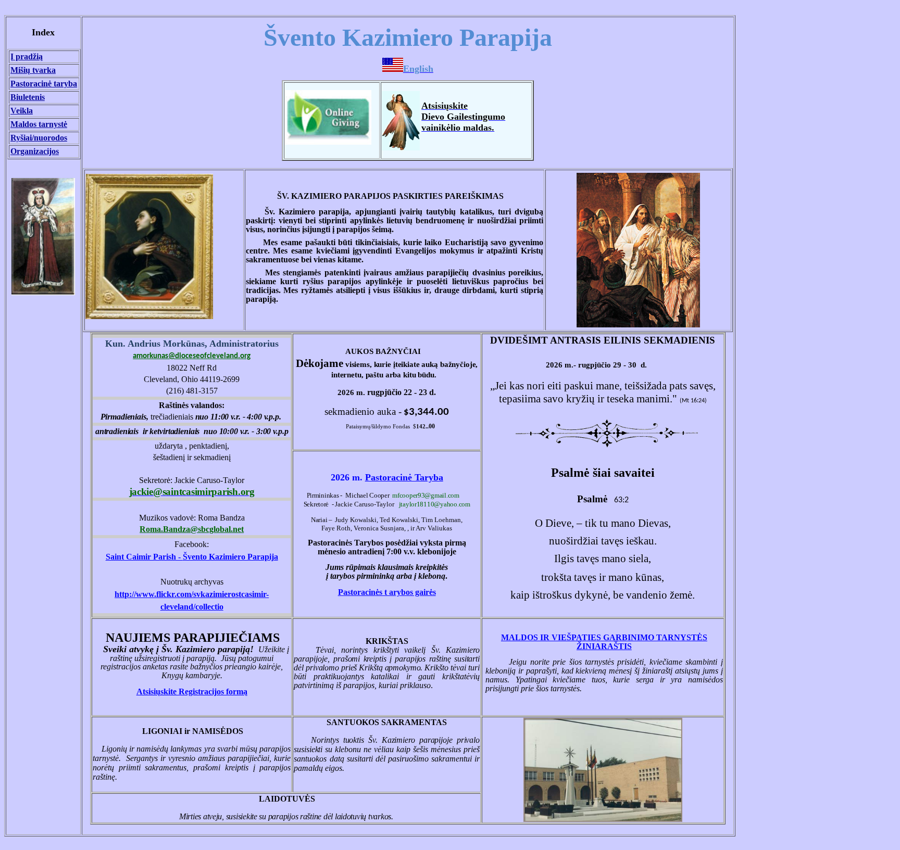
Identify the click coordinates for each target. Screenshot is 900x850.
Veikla (21, 110)
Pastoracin (387, 592)
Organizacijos (34, 151)
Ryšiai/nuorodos (38, 137)
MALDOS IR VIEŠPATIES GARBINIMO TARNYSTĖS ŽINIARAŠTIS (604, 642)
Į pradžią (26, 56)
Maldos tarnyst (38, 124)
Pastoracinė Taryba (404, 477)
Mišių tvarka (33, 70)
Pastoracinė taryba (43, 83)
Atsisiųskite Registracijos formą (191, 691)
